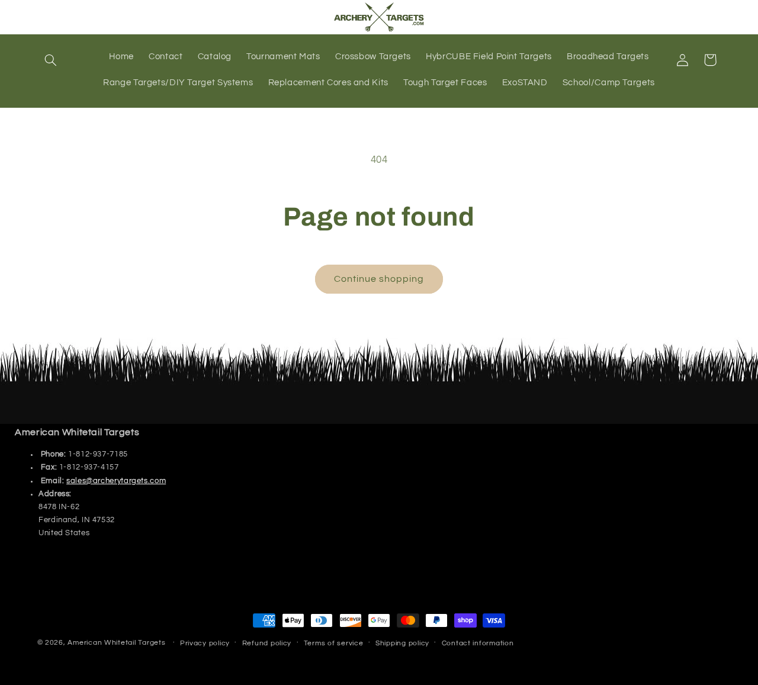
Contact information (478, 643)
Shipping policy (402, 643)
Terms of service (334, 643)
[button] (51, 59)
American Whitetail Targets (116, 642)
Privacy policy (205, 643)
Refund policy (267, 643)
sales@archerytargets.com (116, 481)
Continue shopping (379, 279)
